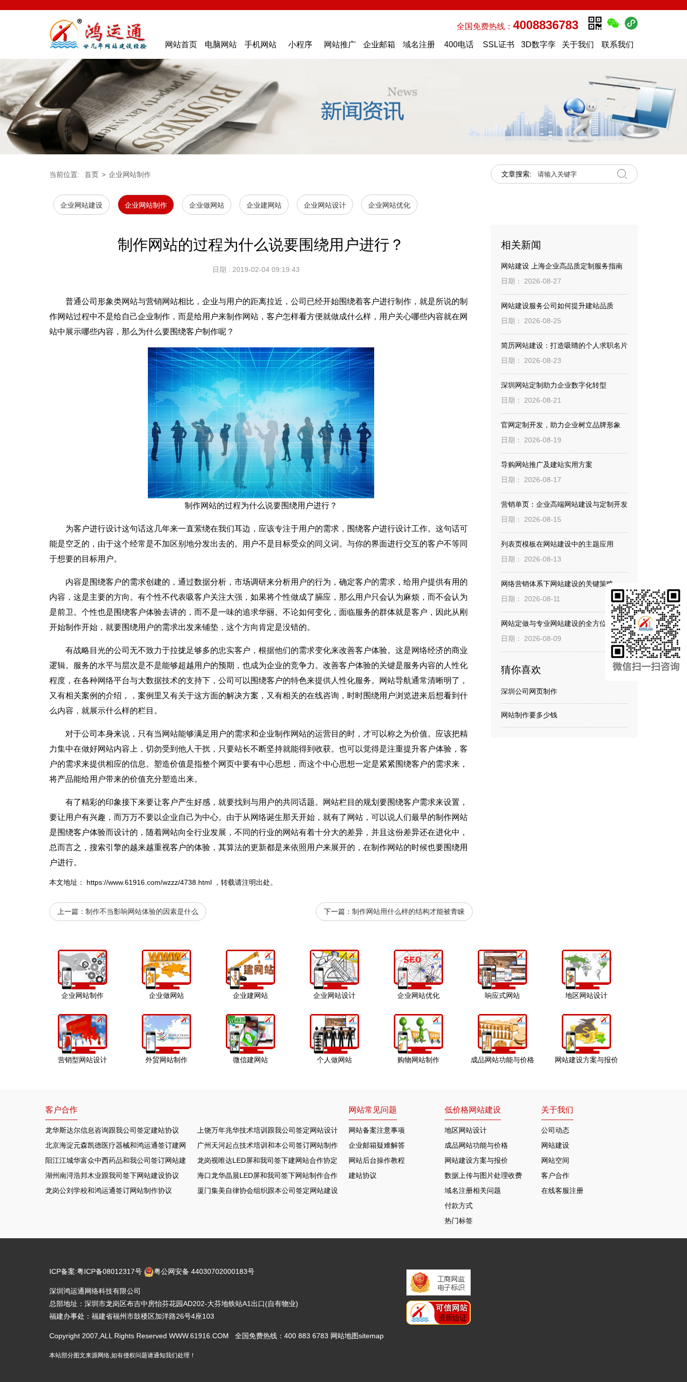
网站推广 (340, 44)
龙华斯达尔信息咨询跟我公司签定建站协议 (112, 1130)
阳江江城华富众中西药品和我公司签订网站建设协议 (126, 1160)
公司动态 (555, 1130)
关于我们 (578, 44)
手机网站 (260, 44)
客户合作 (555, 1175)
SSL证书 (498, 44)
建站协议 (363, 1175)
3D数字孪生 (538, 47)
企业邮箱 (379, 44)
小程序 (300, 44)
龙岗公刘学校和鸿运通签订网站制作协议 (108, 1190)
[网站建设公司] (102, 34)
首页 (91, 174)
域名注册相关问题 (473, 1190)
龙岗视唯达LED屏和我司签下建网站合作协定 (267, 1160)
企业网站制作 (130, 174)
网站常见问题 (373, 1109)
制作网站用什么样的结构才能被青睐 (408, 911)
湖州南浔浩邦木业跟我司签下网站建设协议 (112, 1175)
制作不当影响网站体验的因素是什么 (141, 911)
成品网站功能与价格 (476, 1145)
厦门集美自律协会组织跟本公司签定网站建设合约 (274, 1190)
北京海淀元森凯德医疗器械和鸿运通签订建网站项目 (126, 1145)
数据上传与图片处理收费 (483, 1175)
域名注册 (419, 44)
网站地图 (344, 1336)
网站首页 (181, 44)
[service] (646, 632)
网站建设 (555, 1145)
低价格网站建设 (473, 1109)
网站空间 (555, 1160)
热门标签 (459, 1221)
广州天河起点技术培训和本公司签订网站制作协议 (274, 1145)
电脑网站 (221, 44)
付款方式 (459, 1206)
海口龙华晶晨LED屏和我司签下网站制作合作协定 (274, 1175)
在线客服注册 (562, 1190)
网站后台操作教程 (377, 1160)
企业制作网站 (283, 733)
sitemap (371, 1336)
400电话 (459, 44)
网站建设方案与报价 (476, 1160)
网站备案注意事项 (377, 1130)
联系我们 (618, 44)
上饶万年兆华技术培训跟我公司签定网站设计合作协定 (281, 1130)
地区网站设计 (466, 1130)
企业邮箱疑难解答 (377, 1145)
